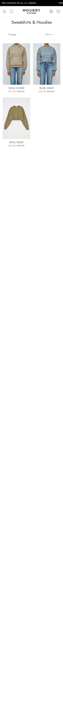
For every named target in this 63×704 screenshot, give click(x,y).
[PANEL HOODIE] (16, 64)
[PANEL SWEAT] (46, 64)
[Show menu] (4, 11)
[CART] (58, 11)
